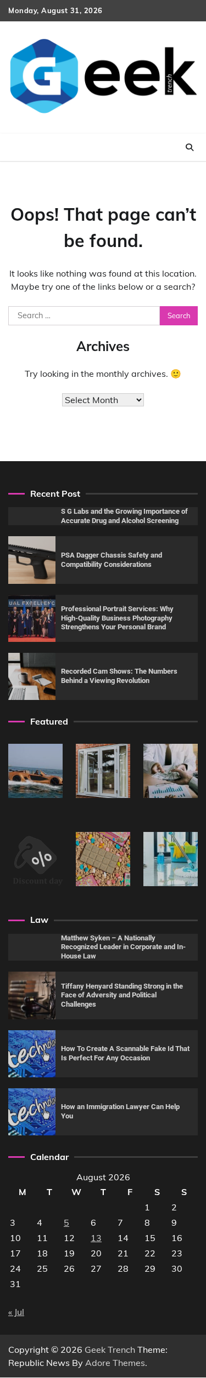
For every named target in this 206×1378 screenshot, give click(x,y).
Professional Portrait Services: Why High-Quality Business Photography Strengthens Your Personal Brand (117, 618)
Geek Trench (110, 1349)
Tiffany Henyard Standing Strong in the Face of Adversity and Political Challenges (122, 995)
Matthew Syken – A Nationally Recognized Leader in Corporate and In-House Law (123, 947)
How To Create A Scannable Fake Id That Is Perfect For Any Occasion (125, 1053)
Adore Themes (115, 1362)
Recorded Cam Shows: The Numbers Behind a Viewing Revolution (119, 676)
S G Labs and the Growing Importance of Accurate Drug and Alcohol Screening (124, 516)
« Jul (16, 1311)
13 (96, 1237)
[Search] (189, 147)
